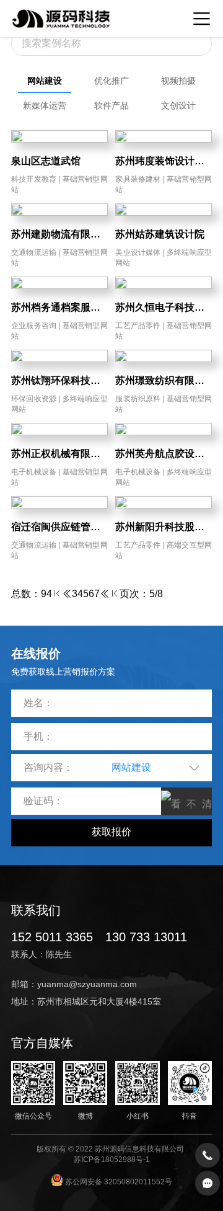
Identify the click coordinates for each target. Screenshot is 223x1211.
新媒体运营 (44, 105)
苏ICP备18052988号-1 (112, 1159)
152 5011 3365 (52, 937)
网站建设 (44, 81)
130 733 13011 (146, 937)
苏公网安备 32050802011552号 (117, 1182)
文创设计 (178, 105)
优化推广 (111, 81)
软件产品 (111, 105)
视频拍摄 (178, 81)
